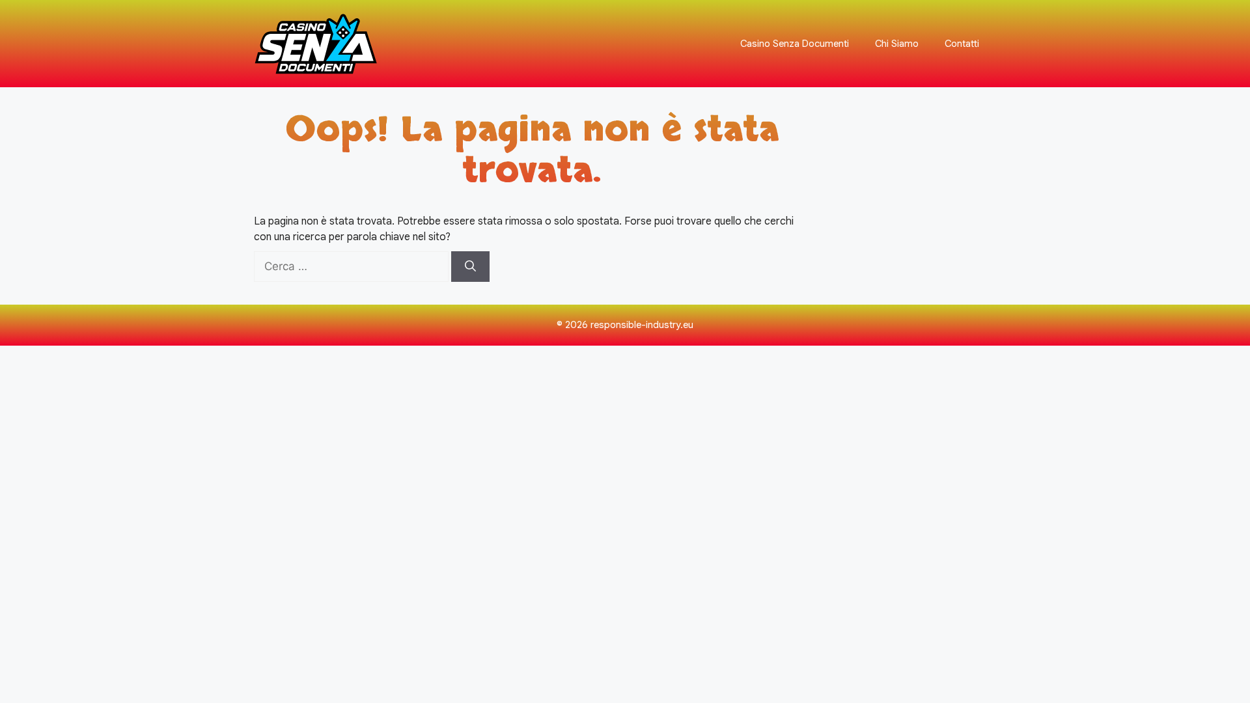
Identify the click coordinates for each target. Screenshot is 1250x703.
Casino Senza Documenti (794, 43)
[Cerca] (470, 267)
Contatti (962, 43)
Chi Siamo (897, 43)
